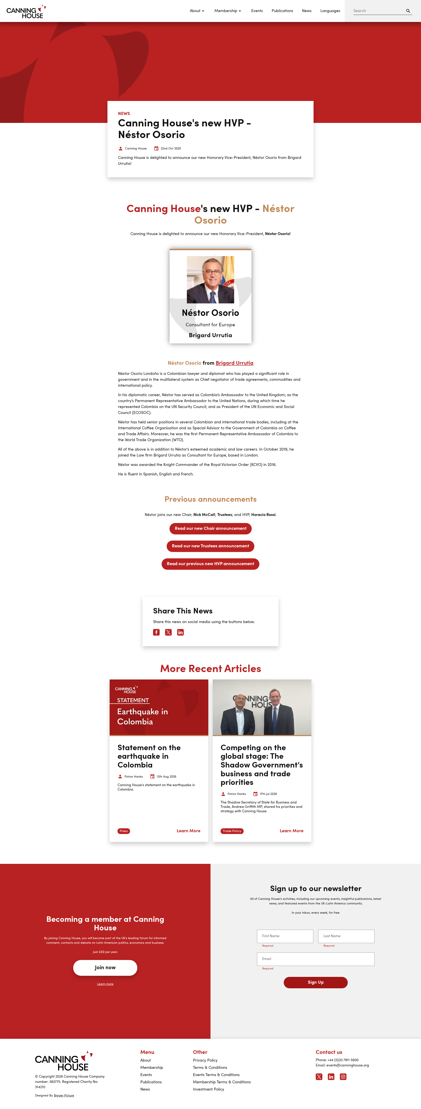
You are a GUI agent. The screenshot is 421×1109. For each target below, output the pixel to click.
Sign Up (316, 982)
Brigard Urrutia (234, 363)
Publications (282, 11)
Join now (105, 968)
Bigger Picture (64, 1095)
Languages (330, 11)
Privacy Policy (205, 1060)
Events (257, 11)
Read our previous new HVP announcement (210, 564)
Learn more (105, 984)
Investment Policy (208, 1089)
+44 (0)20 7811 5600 (343, 1060)
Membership (151, 1068)
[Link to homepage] (64, 1060)
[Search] (408, 11)
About (145, 1060)
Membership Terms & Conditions (222, 1082)
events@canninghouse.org (347, 1065)
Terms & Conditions (210, 1068)
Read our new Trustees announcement (210, 546)
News (307, 11)
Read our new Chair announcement (210, 529)
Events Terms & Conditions (216, 1075)
